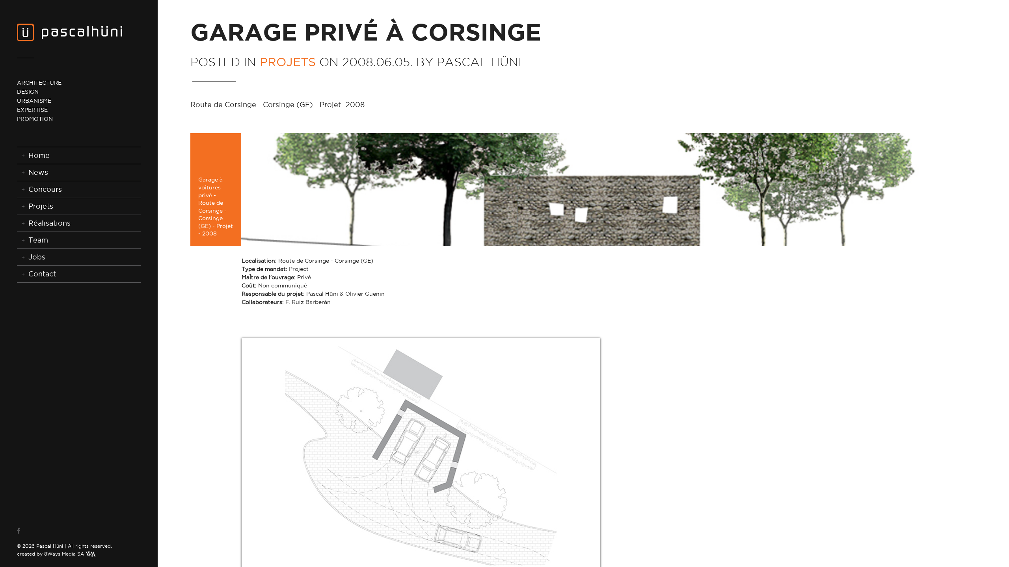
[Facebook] (26, 531)
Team (38, 240)
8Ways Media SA (64, 553)
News (38, 172)
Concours (45, 189)
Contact (42, 274)
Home (39, 155)
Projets (40, 206)
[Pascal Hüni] (69, 32)
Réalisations (49, 223)
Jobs (36, 257)
